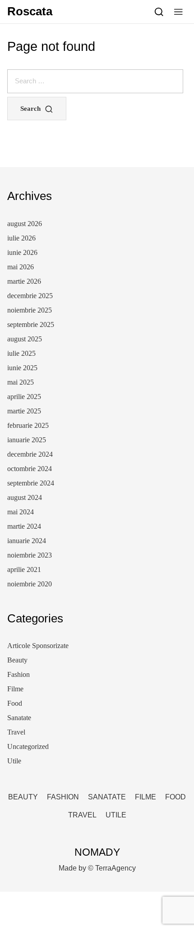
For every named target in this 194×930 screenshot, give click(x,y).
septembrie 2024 (30, 483)
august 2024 (24, 497)
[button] (178, 11)
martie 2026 (24, 281)
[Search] (159, 11)
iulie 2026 (21, 238)
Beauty (17, 660)
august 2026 (24, 223)
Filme (15, 689)
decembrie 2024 (30, 454)
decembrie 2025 (30, 295)
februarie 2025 (28, 425)
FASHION (63, 797)
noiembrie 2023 (29, 555)
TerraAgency (115, 868)
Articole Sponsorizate (38, 645)
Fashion (18, 674)
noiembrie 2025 (29, 310)
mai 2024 (20, 512)
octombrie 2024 (29, 468)
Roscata (29, 11)
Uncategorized (28, 746)
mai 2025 (20, 382)
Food (14, 703)
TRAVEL (82, 815)
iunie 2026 (22, 252)
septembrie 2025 (30, 324)
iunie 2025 (22, 368)
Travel (16, 732)
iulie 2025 (21, 353)
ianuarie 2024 (26, 540)
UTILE (116, 815)
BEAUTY (23, 797)
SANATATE (107, 797)
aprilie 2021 (24, 569)
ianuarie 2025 (26, 440)
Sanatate (19, 717)
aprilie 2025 (24, 396)
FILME (145, 797)
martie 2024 (24, 526)
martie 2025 (24, 411)
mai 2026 (20, 267)
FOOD (175, 797)
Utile (14, 761)
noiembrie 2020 (29, 584)
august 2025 (24, 339)
